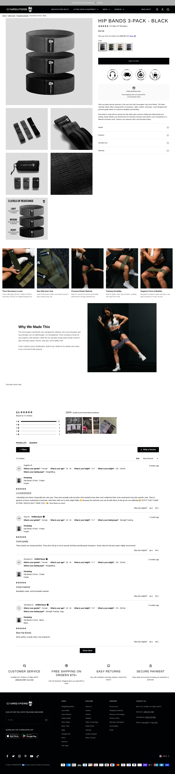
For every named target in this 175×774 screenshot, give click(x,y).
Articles (88, 714)
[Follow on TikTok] (37, 756)
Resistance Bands (22, 16)
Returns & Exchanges (117, 714)
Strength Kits (66, 734)
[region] (91, 425)
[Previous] (61, 3)
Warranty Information (117, 722)
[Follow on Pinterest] (25, 756)
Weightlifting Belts (68, 706)
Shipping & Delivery (116, 710)
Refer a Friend (90, 738)
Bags (63, 730)
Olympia (88, 730)
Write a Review (151, 450)
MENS (105, 9)
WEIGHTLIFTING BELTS (60, 9)
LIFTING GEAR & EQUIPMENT (84, 9)
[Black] (102, 47)
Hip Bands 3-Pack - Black (34, 621)
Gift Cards (65, 745)
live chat (155, 722)
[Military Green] (111, 47)
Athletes (88, 718)
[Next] (113, 3)
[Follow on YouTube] (31, 756)
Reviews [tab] (21, 443)
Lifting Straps (66, 718)
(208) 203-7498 (20, 680)
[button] (112, 26)
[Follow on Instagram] (19, 756)
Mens (63, 738)
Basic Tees (65, 726)
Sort (138, 458)
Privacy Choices (30, 765)
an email (145, 722)
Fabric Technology (91, 722)
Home (4, 16)
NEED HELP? (146, 9)
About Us (88, 706)
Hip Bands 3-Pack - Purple (34, 481)
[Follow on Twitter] (13, 756)
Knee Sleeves (66, 714)
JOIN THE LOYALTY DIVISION (87, 2)
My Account (114, 706)
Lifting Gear (11, 16)
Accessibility (114, 726)
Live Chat (30, 680)
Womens (65, 742)
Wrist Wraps (66, 722)
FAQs (111, 730)
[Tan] (120, 47)
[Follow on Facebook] (7, 756)
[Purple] (129, 47)
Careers (88, 710)
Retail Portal (89, 726)
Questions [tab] (33, 443)
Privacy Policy (115, 718)
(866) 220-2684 (150, 717)
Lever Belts (65, 710)
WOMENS (118, 9)
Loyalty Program (91, 734)
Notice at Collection (43, 765)
